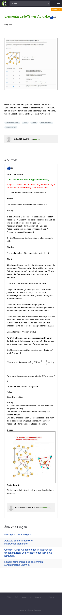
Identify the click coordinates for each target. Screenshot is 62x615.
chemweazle (44, 508)
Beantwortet (20, 508)
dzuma (37, 139)
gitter (25, 123)
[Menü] (58, 3)
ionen (34, 123)
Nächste (56, 10)
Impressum (26, 597)
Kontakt (51, 597)
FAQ (16, 597)
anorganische (11, 127)
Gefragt (17, 139)
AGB (9, 597)
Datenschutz (39, 597)
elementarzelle (46, 123)
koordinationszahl (12, 123)
